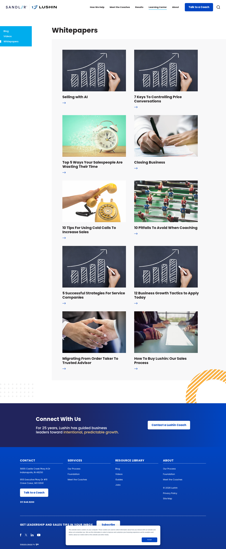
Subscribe (108, 524)
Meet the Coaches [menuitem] (77, 479)
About (175, 7)
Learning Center (158, 7)
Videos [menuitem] (119, 474)
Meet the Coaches (120, 7)
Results (139, 7)
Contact (27, 460)
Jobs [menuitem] (118, 484)
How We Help (97, 7)
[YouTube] (38, 535)
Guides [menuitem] (119, 479)
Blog (6, 31)
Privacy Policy (170, 493)
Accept (149, 540)
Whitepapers (11, 41)
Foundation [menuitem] (74, 474)
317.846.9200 (27, 502)
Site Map (167, 498)
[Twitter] (26, 535)
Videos (8, 36)
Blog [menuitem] (117, 468)
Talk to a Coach (199, 7)
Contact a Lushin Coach (169, 425)
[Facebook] (20, 535)
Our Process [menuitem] (74, 468)
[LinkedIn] (32, 535)
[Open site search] (218, 7)
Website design (26, 544)
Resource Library (129, 460)
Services (75, 460)
